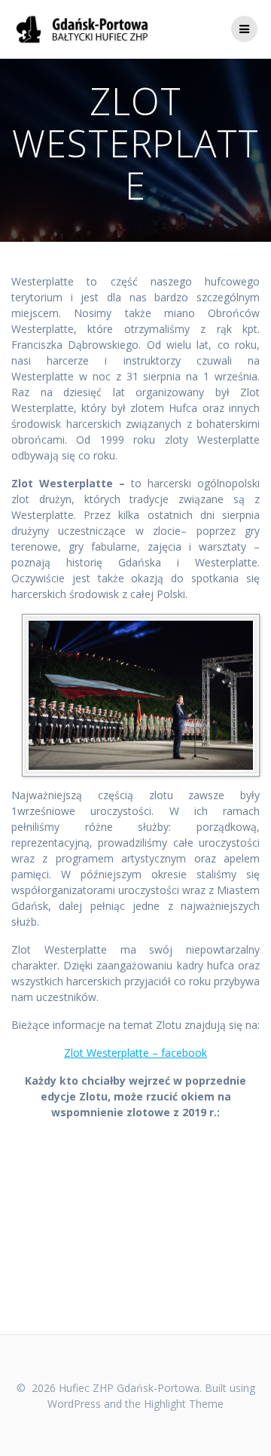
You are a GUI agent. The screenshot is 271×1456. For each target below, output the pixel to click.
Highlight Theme (184, 1403)
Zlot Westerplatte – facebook (135, 1052)
